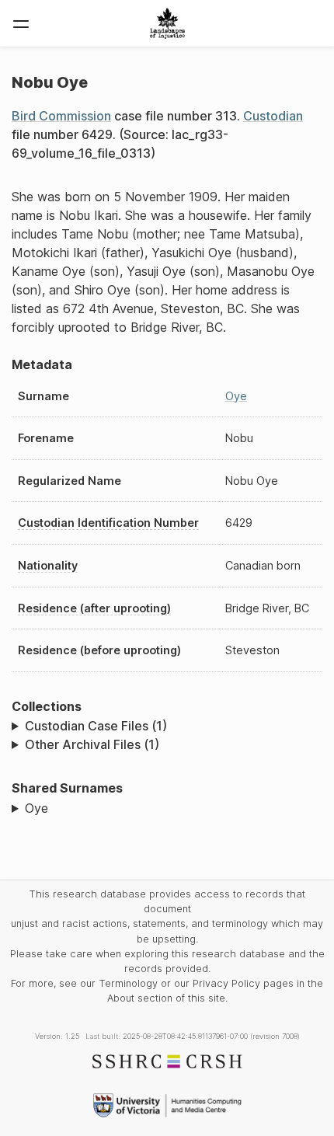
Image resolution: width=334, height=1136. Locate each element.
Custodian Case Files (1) (96, 726)
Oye (236, 395)
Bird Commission (61, 116)
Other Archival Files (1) (92, 744)
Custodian (273, 116)
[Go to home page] (167, 23)
